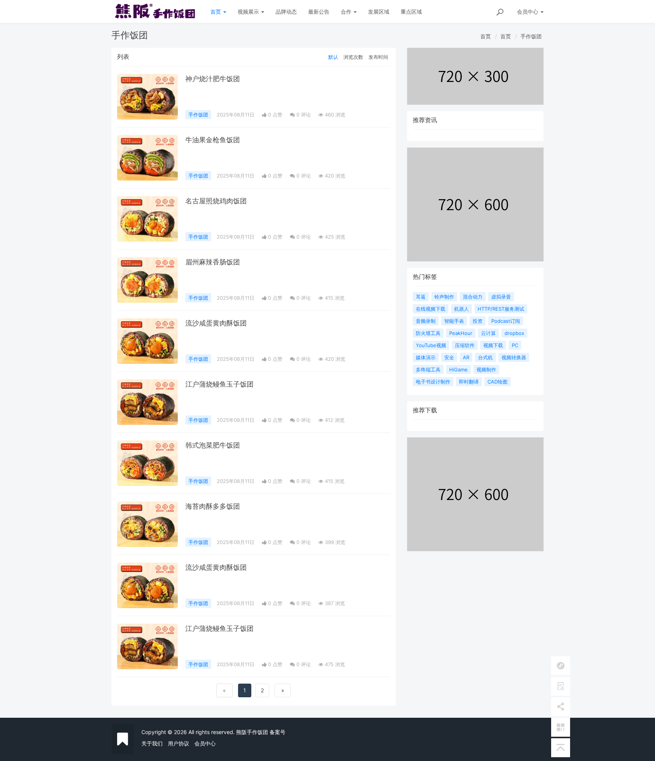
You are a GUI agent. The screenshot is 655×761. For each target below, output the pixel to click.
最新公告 (318, 11)
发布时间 (378, 57)
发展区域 (378, 11)
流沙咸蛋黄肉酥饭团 (216, 323)
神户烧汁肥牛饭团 (212, 79)
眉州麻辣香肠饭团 (212, 262)
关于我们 (152, 743)
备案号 (277, 732)
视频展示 (249, 11)
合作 (347, 11)
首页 (216, 11)
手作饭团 (531, 36)
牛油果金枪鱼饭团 (212, 140)
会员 (527, 11)
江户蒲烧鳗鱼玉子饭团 (219, 384)
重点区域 (411, 11)
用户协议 (178, 743)
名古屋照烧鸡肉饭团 (216, 201)
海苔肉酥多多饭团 (212, 506)
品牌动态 (286, 11)
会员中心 (205, 743)
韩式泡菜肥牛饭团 (212, 445)
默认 (333, 57)
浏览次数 (353, 57)
